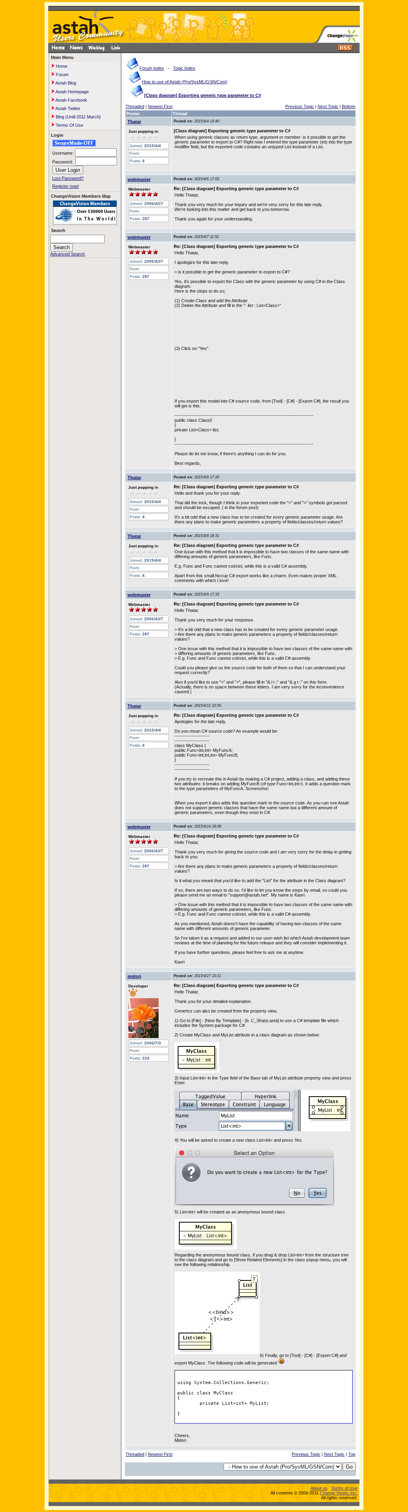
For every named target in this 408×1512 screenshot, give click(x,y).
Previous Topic (299, 106)
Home (61, 66)
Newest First (160, 106)
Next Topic (328, 106)
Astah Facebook (71, 100)
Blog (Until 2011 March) (78, 116)
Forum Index (151, 68)
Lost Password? (68, 178)
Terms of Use (344, 1488)
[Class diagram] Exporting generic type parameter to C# (202, 95)
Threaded (135, 106)
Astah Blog (65, 83)
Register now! (65, 186)
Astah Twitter (67, 108)
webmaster (139, 179)
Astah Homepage (72, 91)
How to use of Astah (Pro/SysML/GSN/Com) (185, 81)
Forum (62, 74)
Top (351, 1454)
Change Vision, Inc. (338, 1492)
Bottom (348, 106)
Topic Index (184, 68)
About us (319, 1488)
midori (134, 976)
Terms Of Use (69, 125)
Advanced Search (67, 254)
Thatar (134, 121)
